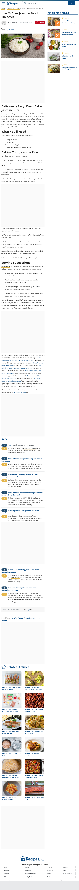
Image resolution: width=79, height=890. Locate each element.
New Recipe (28, 870)
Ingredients (7, 870)
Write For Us (50, 870)
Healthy (27, 867)
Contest (64, 870)
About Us (49, 867)
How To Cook (11, 29)
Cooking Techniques (19, 392)
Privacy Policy (58, 880)
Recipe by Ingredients (30, 873)
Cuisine (6, 877)
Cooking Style (7, 880)
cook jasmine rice (29, 448)
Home (3, 8)
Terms (64, 877)
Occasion (6, 873)
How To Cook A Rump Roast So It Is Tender (20, 619)
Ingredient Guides (29, 880)
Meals (5, 867)
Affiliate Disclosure (67, 873)
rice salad (36, 287)
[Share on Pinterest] (40, 22)
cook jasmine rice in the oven (23, 445)
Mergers (49, 873)
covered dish (15, 577)
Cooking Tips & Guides (13, 8)
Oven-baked (5, 266)
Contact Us (65, 867)
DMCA (48, 877)
